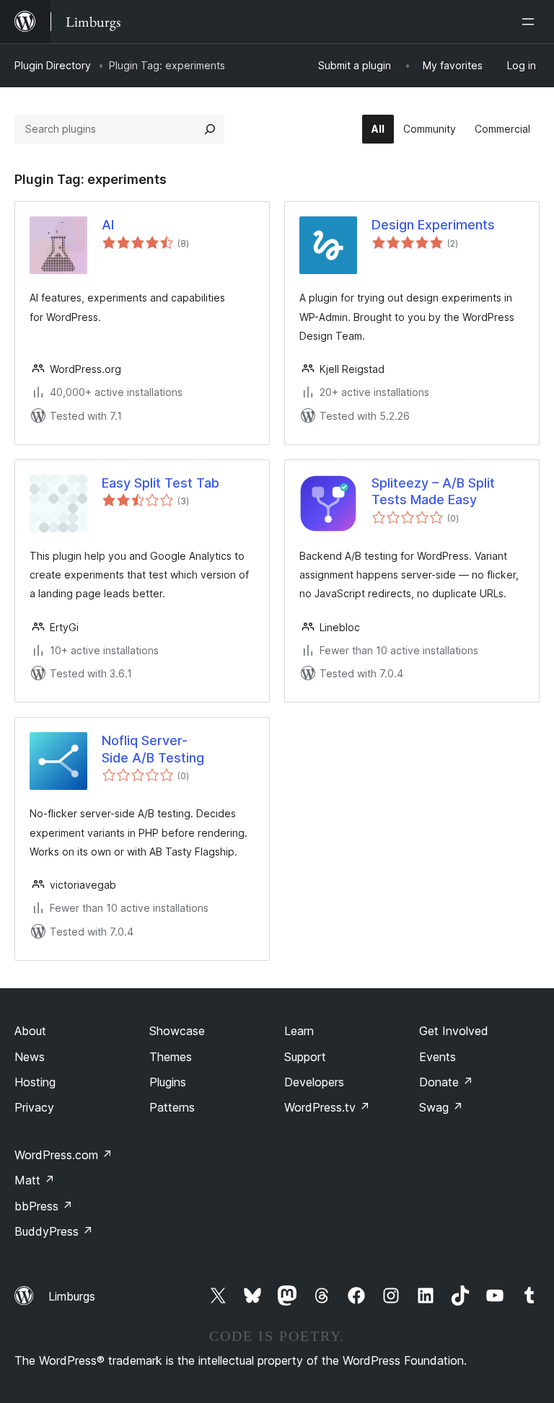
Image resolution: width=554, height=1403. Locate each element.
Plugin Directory (52, 65)
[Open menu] (531, 21)
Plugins (167, 1082)
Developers (314, 1082)
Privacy (34, 1107)
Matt (34, 1180)
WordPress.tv (327, 1107)
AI (108, 224)
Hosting (35, 1082)
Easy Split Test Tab (160, 483)
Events (437, 1057)
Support (305, 1057)
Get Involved (453, 1031)
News (29, 1057)
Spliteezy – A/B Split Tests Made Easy (433, 491)
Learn (299, 1031)
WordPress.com (63, 1155)
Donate (446, 1082)
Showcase (177, 1031)
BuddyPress (53, 1231)
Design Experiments (433, 224)
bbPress (43, 1206)
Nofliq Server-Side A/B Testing (153, 749)
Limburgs (71, 1296)
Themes (170, 1057)
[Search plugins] (209, 129)
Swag (441, 1107)
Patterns (172, 1107)
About (30, 1031)
